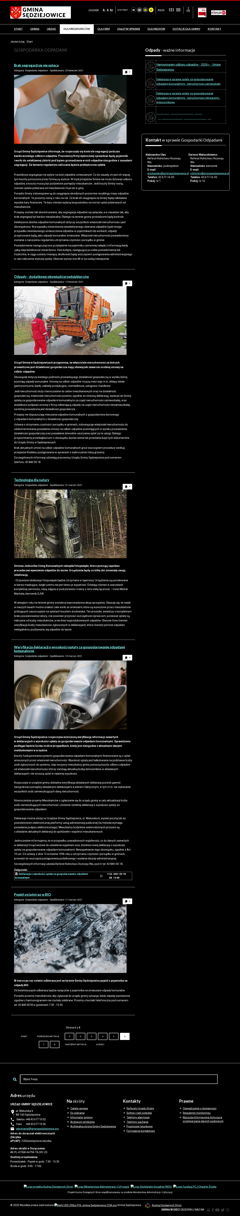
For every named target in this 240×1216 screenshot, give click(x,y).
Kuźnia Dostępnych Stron (167, 1205)
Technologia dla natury (31, 480)
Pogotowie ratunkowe (140, 1126)
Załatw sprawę (79, 1108)
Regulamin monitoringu (197, 1112)
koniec (100, 1044)
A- (104, 9)
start (24, 1036)
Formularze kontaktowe (141, 1130)
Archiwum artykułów (82, 1121)
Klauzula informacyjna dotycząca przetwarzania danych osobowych (203, 1119)
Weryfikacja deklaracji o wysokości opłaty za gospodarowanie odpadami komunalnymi (69, 649)
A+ (111, 9)
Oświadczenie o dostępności (199, 1108)
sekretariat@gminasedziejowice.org (37, 1128)
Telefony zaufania (137, 1121)
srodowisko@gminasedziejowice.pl (168, 173)
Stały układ (171, 9)
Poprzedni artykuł (48, 1036)
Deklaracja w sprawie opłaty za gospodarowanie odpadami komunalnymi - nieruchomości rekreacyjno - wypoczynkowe (188, 98)
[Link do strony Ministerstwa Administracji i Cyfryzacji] (102, 1186)
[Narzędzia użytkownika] (127, 72)
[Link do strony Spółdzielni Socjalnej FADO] (151, 1186)
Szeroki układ (178, 9)
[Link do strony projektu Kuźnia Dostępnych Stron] (49, 1186)
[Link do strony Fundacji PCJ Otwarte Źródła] (194, 1186)
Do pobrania (77, 1112)
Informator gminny (81, 1117)
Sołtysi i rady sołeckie (139, 1112)
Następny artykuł (75, 1044)
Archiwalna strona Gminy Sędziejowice (93, 1126)
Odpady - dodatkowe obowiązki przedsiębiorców (51, 277)
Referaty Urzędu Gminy (140, 1108)
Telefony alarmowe (138, 1117)
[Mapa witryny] (188, 10)
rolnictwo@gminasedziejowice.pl (209, 173)
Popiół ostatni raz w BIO (32, 894)
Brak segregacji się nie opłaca (36, 65)
